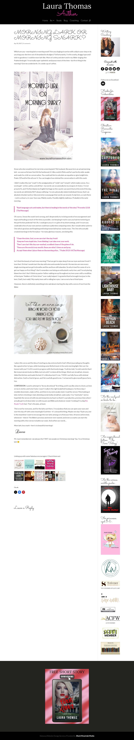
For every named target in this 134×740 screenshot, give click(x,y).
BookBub (114, 80)
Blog (66, 21)
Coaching (74, 21)
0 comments (27, 43)
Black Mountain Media (85, 736)
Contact (84, 21)
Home (45, 21)
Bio (51, 21)
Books (59, 21)
